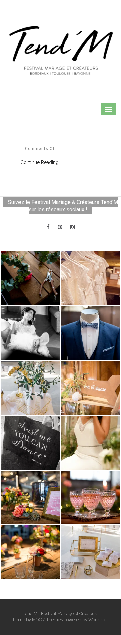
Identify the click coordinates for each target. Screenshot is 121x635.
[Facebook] (48, 227)
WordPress (99, 619)
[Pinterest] (60, 227)
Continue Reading (39, 162)
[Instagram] (72, 227)
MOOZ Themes (47, 619)
